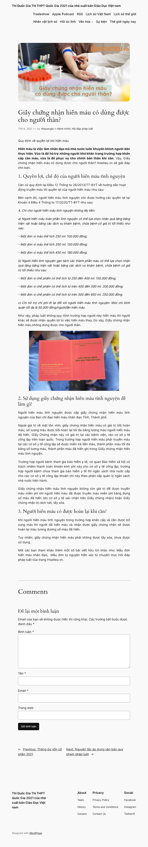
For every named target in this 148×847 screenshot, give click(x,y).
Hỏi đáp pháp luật (82, 128)
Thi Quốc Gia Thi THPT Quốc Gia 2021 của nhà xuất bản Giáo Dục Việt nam (66, 6)
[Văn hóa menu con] (92, 22)
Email (23, 691)
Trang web (26, 708)
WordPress (35, 833)
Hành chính (63, 128)
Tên (22, 673)
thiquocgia (47, 128)
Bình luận (26, 632)
